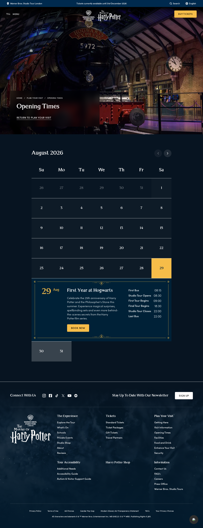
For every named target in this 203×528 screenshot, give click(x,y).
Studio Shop (64, 442)
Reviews (61, 452)
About (60, 447)
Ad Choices (69, 511)
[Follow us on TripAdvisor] (76, 396)
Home (19, 98)
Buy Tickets (185, 13)
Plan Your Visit (35, 98)
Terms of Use (53, 511)
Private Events (65, 437)
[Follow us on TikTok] (57, 396)
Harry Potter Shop (118, 462)
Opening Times (162, 432)
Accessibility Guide (67, 473)
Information (162, 462)
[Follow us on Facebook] (50, 396)
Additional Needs (66, 468)
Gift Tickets (112, 432)
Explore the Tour (66, 422)
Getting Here (161, 422)
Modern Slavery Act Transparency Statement (120, 511)
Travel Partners (114, 437)
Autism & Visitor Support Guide (74, 478)
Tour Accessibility (68, 462)
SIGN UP (184, 395)
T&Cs (147, 511)
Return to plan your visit (34, 117)
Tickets (111, 416)
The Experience (67, 416)
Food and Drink (162, 442)
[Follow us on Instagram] (44, 396)
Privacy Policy (35, 511)
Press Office (160, 483)
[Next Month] (167, 153)
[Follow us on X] (63, 396)
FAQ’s (157, 473)
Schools (61, 432)
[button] (193, 519)
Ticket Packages (114, 427)
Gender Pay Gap (87, 511)
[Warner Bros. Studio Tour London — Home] (101, 16)
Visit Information (163, 427)
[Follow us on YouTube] (69, 396)
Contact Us (160, 468)
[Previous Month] (158, 153)
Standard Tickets (115, 422)
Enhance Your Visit (164, 447)
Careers (158, 478)
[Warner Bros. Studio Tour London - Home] (30, 430)
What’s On (63, 427)
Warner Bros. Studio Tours (168, 489)
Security (158, 452)
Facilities (159, 437)
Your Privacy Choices (165, 511)
